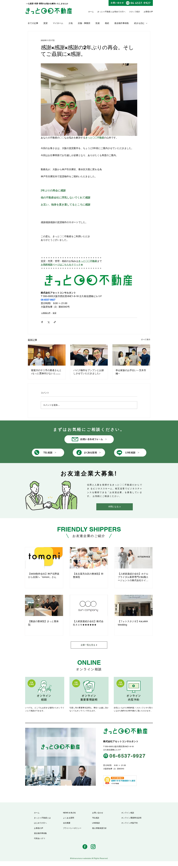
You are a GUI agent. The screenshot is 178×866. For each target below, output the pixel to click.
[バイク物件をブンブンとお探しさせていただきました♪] (89, 355)
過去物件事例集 (121, 23)
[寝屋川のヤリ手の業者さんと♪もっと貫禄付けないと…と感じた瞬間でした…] (47, 355)
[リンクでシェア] (55, 322)
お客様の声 (45, 313)
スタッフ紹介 (134, 12)
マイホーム (58, 23)
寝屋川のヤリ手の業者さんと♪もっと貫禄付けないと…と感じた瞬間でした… (46, 372)
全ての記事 (33, 23)
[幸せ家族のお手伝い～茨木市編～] (131, 355)
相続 (107, 23)
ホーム (91, 12)
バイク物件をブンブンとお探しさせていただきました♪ (88, 372)
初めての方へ (120, 12)
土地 (70, 23)
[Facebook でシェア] (42, 322)
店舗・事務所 (84, 23)
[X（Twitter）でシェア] (48, 322)
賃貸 (45, 23)
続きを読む (139, 23)
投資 (98, 23)
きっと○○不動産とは (105, 12)
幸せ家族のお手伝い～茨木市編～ (131, 372)
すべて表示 (145, 339)
